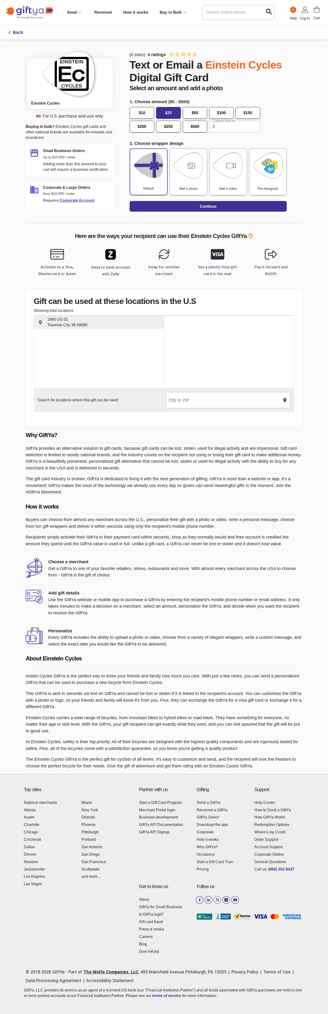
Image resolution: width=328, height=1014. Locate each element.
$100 (221, 113)
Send (72, 12)
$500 (195, 127)
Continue (208, 206)
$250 (168, 127)
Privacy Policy (244, 971)
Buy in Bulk (171, 12)
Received (103, 12)
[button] (99, 322)
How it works (135, 12)
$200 (142, 127)
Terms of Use (277, 971)
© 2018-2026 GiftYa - (46, 971)
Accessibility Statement (110, 980)
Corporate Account (77, 200)
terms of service (166, 996)
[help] (250, 236)
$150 (247, 113)
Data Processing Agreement (53, 980)
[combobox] (222, 400)
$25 (168, 113)
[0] (316, 9)
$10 (142, 113)
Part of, (147, 971)
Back (18, 32)
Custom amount (224, 121)
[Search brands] (269, 11)
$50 (195, 113)
